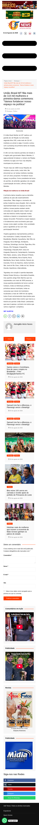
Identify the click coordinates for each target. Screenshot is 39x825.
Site (5, 583)
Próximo (28, 339)
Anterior (10, 339)
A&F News (7, 806)
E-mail (6, 574)
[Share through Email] (22, 316)
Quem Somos (8, 815)
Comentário (8, 555)
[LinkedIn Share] (18, 316)
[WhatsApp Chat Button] (4, 820)
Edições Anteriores (19, 730)
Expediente (7, 811)
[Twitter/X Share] (14, 316)
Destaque (9, 111)
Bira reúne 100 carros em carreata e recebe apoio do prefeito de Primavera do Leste (19, 493)
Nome (6, 566)
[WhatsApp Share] (5, 316)
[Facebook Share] (9, 316)
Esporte (17, 363)
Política (15, 111)
